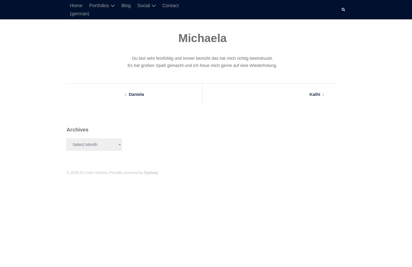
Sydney (151, 173)
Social (143, 5)
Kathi (314, 94)
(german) (79, 13)
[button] (343, 9)
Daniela (136, 94)
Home (76, 5)
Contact (170, 5)
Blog (126, 5)
